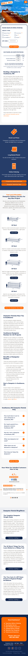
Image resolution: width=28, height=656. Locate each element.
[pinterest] (16, 648)
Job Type (16, 643)
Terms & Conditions (7, 653)
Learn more (14, 232)
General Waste (7, 33)
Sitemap (23, 653)
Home (7, 16)
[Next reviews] (27, 490)
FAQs (21, 643)
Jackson (10, 399)
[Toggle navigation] (25, 2)
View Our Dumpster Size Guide (14, 308)
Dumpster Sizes (9, 643)
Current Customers (19, 645)
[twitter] (9, 648)
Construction (18, 33)
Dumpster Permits (8, 645)
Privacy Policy (16, 653)
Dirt (16, 35)
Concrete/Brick (7, 37)
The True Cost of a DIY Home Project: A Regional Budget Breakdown (13, 578)
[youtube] (19, 648)
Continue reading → (14, 538)
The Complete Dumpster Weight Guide (11, 516)
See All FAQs (14, 461)
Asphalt (17, 37)
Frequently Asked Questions (14, 181)
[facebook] (12, 648)
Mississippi (11, 16)
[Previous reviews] (1, 490)
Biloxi (15, 399)
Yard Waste (6, 35)
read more (20, 489)
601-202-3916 (14, 637)
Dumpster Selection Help (14, 184)
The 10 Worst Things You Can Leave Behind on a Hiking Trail (13, 547)
